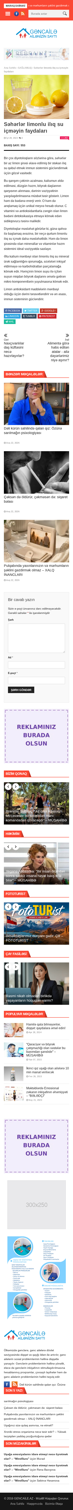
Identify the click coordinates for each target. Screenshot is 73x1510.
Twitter (32, 310)
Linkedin (13, 316)
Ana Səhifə (10, 68)
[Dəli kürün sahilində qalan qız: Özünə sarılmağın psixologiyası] (36, 404)
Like (65, 138)
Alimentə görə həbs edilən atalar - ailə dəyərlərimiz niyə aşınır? (58, 350)
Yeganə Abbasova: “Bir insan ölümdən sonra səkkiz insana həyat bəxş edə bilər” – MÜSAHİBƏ (35, 875)
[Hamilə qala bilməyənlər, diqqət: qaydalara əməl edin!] (13, 1030)
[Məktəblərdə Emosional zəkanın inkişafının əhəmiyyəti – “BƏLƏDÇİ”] (13, 1093)
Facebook (14, 310)
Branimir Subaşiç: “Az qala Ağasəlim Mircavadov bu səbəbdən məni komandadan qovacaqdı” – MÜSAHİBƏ (36, 815)
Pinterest (48, 316)
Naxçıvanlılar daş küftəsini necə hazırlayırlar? (14, 348)
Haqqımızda (34, 1503)
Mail (11, 321)
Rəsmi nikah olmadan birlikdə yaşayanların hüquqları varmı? (29, 998)
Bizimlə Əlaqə (54, 1503)
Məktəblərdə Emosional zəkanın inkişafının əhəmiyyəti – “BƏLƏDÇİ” (47, 1092)
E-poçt (13, 673)
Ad (10, 657)
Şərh (11, 619)
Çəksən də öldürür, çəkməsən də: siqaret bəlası (33, 1407)
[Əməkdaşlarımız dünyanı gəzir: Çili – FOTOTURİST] (36, 923)
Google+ (50, 310)
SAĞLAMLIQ (25, 68)
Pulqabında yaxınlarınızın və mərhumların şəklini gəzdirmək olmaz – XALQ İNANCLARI (36, 570)
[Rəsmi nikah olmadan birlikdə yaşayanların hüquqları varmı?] (36, 983)
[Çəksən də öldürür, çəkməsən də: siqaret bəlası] (36, 472)
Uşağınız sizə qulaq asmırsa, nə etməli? (28, 1425)
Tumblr (30, 316)
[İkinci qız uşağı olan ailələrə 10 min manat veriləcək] (13, 1073)
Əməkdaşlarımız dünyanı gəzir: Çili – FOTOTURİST (34, 938)
